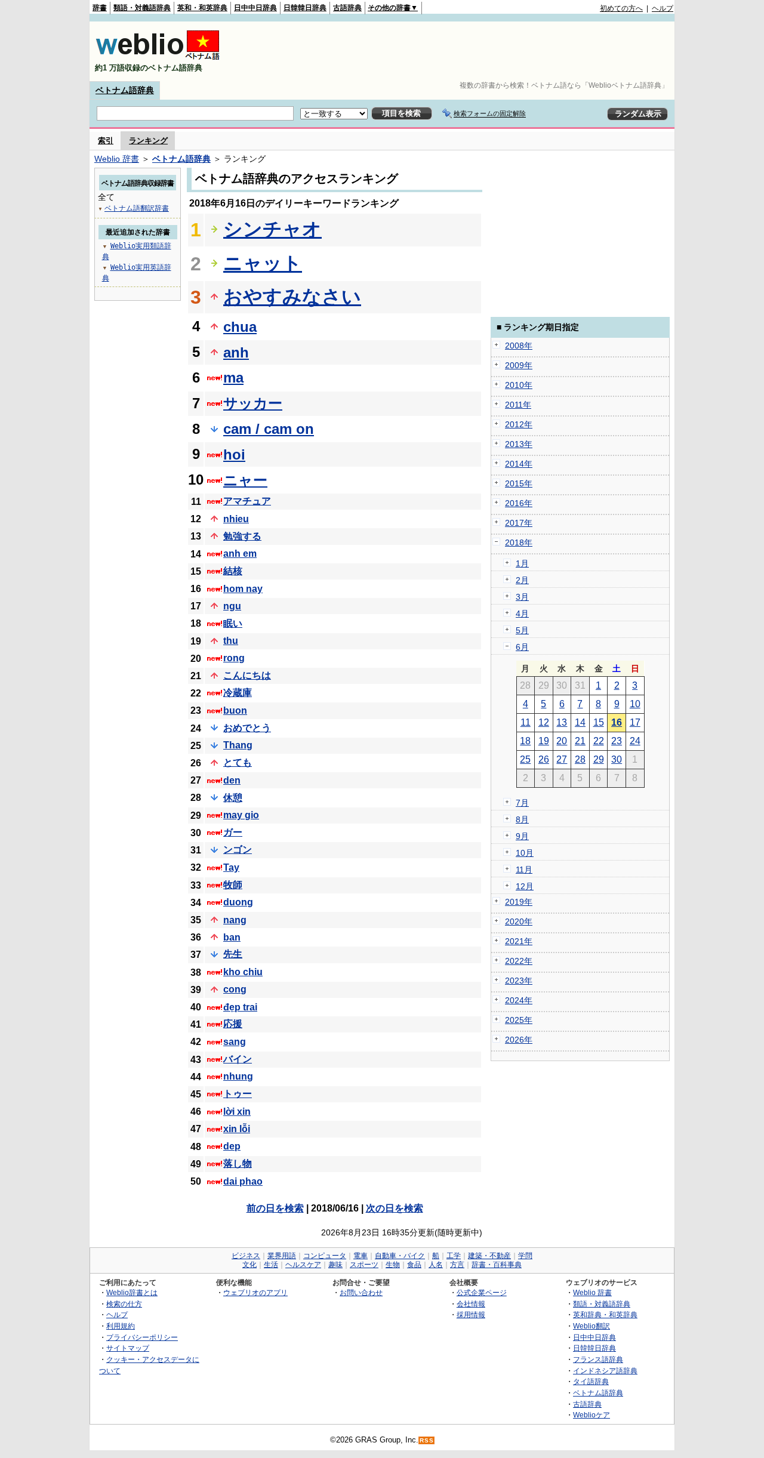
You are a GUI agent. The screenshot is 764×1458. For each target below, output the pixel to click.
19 (543, 741)
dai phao (243, 1181)
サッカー (252, 403)
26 (543, 759)
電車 (360, 1255)
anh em (240, 553)
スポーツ (364, 1264)
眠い (232, 623)
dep (232, 1146)
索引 (105, 140)
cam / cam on (268, 429)
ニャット (262, 263)
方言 (457, 1264)
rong (234, 658)
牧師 (232, 885)
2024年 (518, 1000)
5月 (522, 630)
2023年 (518, 980)
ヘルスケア (303, 1264)
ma (233, 377)
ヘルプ (662, 8)
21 (580, 741)
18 (525, 741)
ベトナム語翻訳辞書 (136, 208)
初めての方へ (621, 8)
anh (236, 352)
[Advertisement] (456, 51)
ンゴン (237, 849)
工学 (453, 1255)
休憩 (232, 798)
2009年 (518, 365)
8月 (522, 819)
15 (598, 722)
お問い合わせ (361, 1292)
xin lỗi (236, 1129)
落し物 (237, 1163)
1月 (522, 563)
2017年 (518, 523)
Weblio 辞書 (116, 159)
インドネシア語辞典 (605, 1370)
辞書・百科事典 (497, 1264)
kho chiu (243, 972)
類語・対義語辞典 (142, 7)
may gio (241, 815)
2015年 (518, 483)
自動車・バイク (400, 1255)
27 (561, 759)
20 (561, 741)
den (232, 780)
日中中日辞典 (255, 7)
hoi (234, 454)
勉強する (242, 536)
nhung (238, 1076)
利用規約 (120, 1326)
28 (580, 759)
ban (232, 937)
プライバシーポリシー (142, 1337)
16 (616, 722)
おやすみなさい (292, 296)
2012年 (518, 424)
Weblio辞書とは (132, 1292)
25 (525, 759)
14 (580, 722)
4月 (522, 613)
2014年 (518, 463)
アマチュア (247, 501)
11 (525, 722)
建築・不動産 (489, 1255)
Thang (237, 745)
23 (616, 741)
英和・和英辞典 (202, 7)
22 (598, 741)
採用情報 (471, 1314)
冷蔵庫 (237, 693)
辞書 (100, 7)
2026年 (518, 1039)
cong (235, 989)
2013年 (518, 444)
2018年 (518, 542)
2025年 (518, 1020)
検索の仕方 (124, 1304)
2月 (522, 580)
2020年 (518, 921)
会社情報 (471, 1304)
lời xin (237, 1111)
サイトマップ (127, 1348)
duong (238, 902)
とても (237, 762)
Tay (231, 867)
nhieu (236, 519)
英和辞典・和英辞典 (605, 1314)
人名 (436, 1264)
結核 (232, 571)
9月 (522, 836)
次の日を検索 (394, 1208)
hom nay (243, 589)
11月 (524, 869)
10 (635, 704)
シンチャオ (272, 229)
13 (561, 722)
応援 (232, 1024)
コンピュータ (324, 1255)
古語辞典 (347, 7)
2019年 (518, 902)
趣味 (335, 1264)
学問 (525, 1255)
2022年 (518, 961)
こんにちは (247, 675)
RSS (427, 1440)
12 (543, 722)
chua (240, 327)
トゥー (237, 1094)
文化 (249, 1264)
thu (230, 641)
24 (635, 741)
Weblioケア (591, 1415)
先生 (232, 954)
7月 (522, 802)
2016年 (518, 503)
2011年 (518, 404)
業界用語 (281, 1255)
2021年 (518, 941)
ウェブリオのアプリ (255, 1292)
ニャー (245, 480)
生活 (271, 1264)
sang (234, 1042)
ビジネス (246, 1255)
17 (635, 722)
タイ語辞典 (591, 1381)
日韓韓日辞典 (305, 7)
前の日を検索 (275, 1208)
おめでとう (247, 728)
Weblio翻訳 (591, 1326)
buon (235, 710)
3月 (522, 597)
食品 (414, 1264)
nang (235, 920)
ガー (232, 832)
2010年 (518, 385)
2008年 (518, 345)
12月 (525, 886)
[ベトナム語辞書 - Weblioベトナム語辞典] (157, 57)
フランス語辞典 (598, 1359)
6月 (522, 647)
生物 (393, 1264)
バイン (237, 1059)
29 (598, 759)
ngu (232, 606)
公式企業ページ (482, 1292)
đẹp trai (240, 1007)
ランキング (148, 140)
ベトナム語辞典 (125, 90)
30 (616, 759)
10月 (525, 853)
